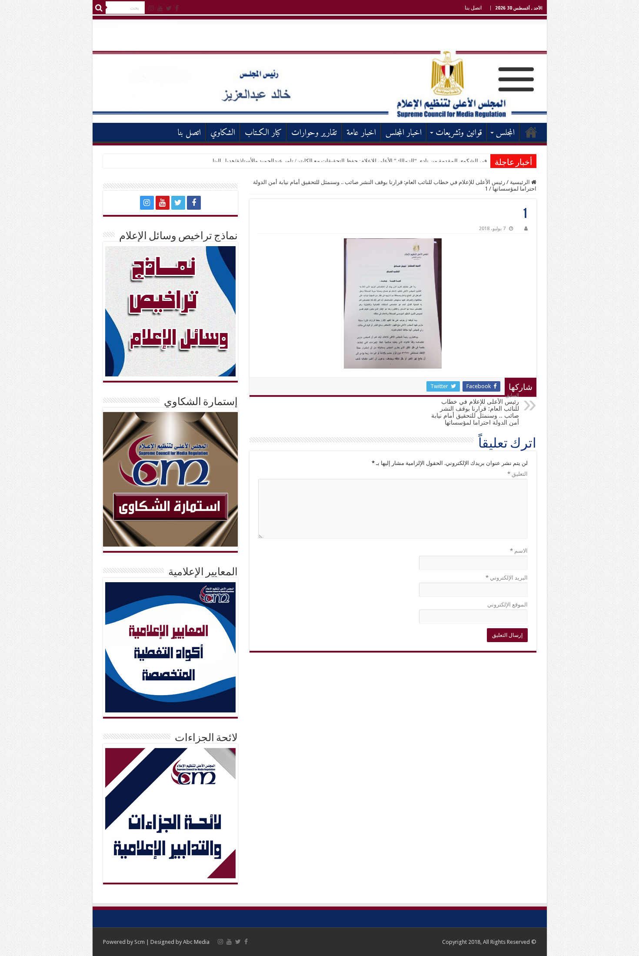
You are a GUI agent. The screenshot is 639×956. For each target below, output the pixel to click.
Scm (139, 942)
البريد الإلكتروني (507, 577)
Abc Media (196, 942)
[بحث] (99, 7)
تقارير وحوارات (314, 133)
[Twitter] (169, 8)
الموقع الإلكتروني (507, 604)
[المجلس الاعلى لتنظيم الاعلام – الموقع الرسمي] (320, 69)
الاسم (519, 550)
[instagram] (151, 8)
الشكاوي (222, 133)
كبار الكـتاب (263, 133)
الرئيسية (531, 132)
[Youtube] (159, 8)
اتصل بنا (473, 8)
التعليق (517, 474)
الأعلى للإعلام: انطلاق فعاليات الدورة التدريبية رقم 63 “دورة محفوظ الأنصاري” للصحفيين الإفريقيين (372, 161)
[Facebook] (177, 8)
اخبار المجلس (404, 133)
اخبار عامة (361, 133)
